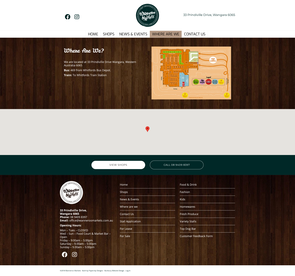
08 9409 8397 (78, 217)
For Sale (125, 236)
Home (124, 184)
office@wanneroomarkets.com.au (91, 220)
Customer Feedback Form (196, 236)
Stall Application (130, 221)
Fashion (185, 192)
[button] (147, 129)
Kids (182, 199)
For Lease (126, 229)
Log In (128, 270)
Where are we (129, 206)
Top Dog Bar (188, 229)
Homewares (187, 206)
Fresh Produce (189, 214)
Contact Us (127, 214)
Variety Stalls (188, 221)
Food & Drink (188, 184)
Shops (124, 192)
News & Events (129, 199)
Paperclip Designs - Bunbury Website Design (106, 270)
